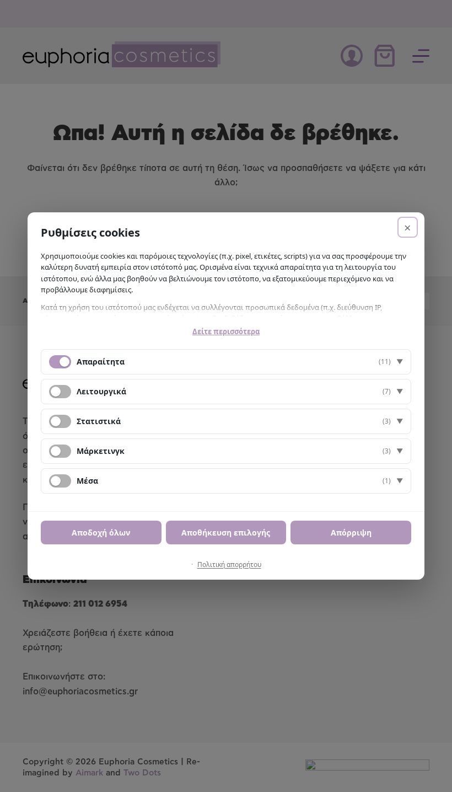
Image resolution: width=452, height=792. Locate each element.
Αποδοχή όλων (101, 532)
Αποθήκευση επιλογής (225, 532)
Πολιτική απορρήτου (229, 564)
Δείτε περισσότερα (226, 331)
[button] (226, 362)
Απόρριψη (351, 532)
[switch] (60, 391)
